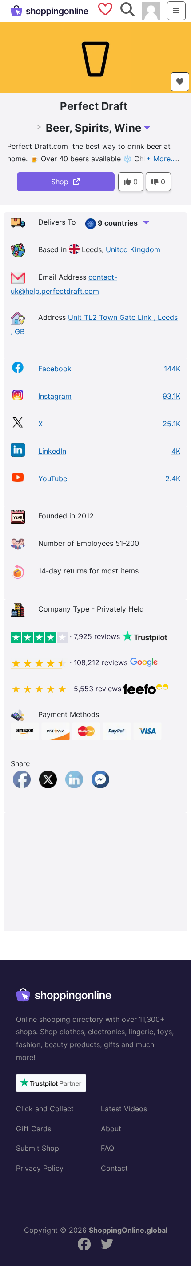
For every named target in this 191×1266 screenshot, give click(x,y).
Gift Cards (33, 1128)
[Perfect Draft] (95, 56)
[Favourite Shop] (180, 81)
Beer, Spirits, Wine (93, 127)
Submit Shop (37, 1148)
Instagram (55, 396)
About (111, 1128)
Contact (114, 1168)
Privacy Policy (40, 1168)
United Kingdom (133, 249)
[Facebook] (23, 785)
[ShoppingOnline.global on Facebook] (84, 1244)
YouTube (52, 478)
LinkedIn (52, 451)
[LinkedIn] (75, 785)
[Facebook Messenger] (100, 785)
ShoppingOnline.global (128, 1230)
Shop (62, 181)
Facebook (55, 368)
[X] (49, 785)
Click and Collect (45, 1108)
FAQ (107, 1148)
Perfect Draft (93, 106)
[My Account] (151, 10)
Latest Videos (124, 1108)
